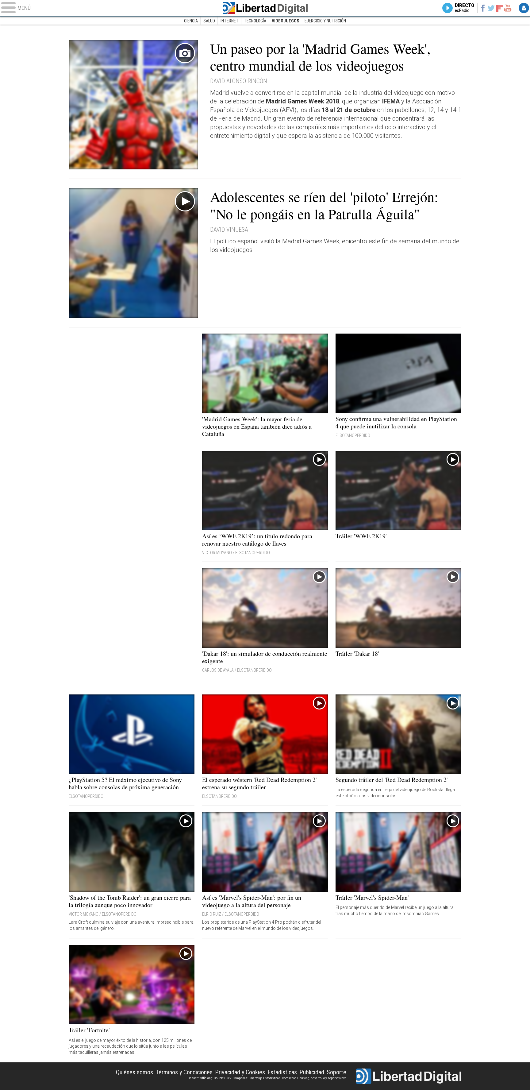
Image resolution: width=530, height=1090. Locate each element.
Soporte (336, 1072)
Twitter (491, 8)
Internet (230, 20)
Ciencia (191, 20)
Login (524, 8)
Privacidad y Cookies (240, 1072)
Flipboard (499, 8)
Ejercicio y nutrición (325, 20)
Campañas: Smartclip (247, 1078)
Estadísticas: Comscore (279, 1078)
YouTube (508, 8)
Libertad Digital (265, 8)
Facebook (482, 8)
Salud (209, 20)
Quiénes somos (134, 1072)
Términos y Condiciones (184, 1072)
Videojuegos (285, 20)
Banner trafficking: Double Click (209, 1078)
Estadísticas (282, 1072)
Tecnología (255, 20)
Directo (464, 8)
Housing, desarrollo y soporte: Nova (321, 1078)
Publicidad (311, 1072)
